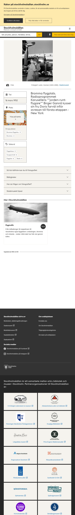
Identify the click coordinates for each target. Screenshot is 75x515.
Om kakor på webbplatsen (47, 335)
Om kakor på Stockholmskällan (14, 14)
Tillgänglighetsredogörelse (47, 330)
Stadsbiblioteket (9, 335)
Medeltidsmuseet (9, 330)
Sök (39, 35)
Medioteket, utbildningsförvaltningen (15, 321)
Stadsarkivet (8, 339)
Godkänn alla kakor (13, 20)
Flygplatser (10, 151)
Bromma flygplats (13, 132)
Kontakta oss (43, 321)
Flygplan (9, 158)
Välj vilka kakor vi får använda (38, 20)
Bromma (10, 136)
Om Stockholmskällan (46, 325)
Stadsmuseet (64, 85)
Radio (19, 158)
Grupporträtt (11, 155)
